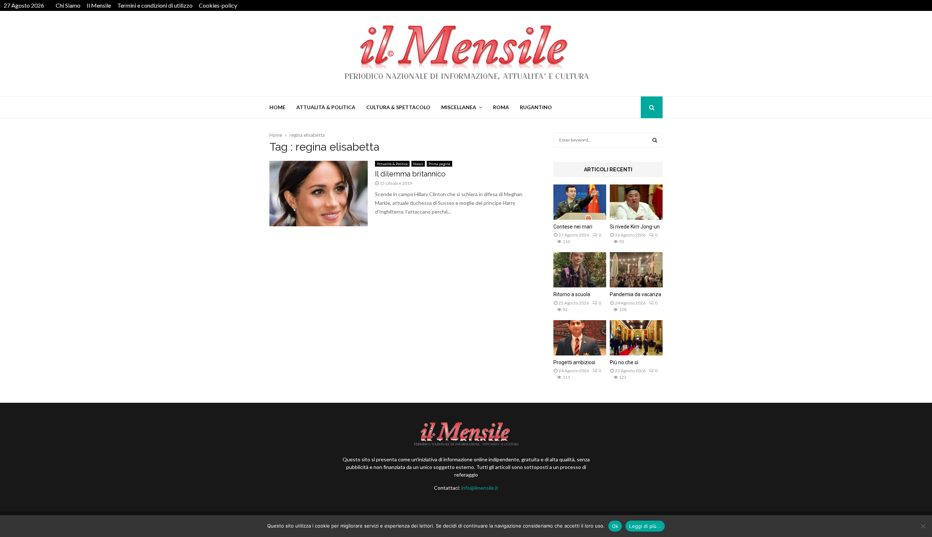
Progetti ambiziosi (574, 362)
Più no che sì (624, 362)
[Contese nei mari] (579, 202)
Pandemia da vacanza (635, 294)
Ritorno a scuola (571, 294)
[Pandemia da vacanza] (636, 269)
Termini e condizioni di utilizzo (155, 5)
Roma (501, 107)
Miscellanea (458, 107)
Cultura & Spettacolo (398, 107)
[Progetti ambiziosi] (579, 337)
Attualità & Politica (325, 107)
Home (277, 107)
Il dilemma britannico (410, 174)
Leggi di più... (645, 526)
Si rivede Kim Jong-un (635, 227)
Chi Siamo (68, 5)
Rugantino (536, 107)
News (418, 164)
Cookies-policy (218, 5)
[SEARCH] (655, 140)
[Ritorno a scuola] (579, 269)
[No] (923, 526)
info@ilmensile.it (479, 488)
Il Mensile (99, 5)
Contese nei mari (572, 227)
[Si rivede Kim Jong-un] (636, 202)
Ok (615, 526)
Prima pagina (439, 164)
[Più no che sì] (636, 337)
